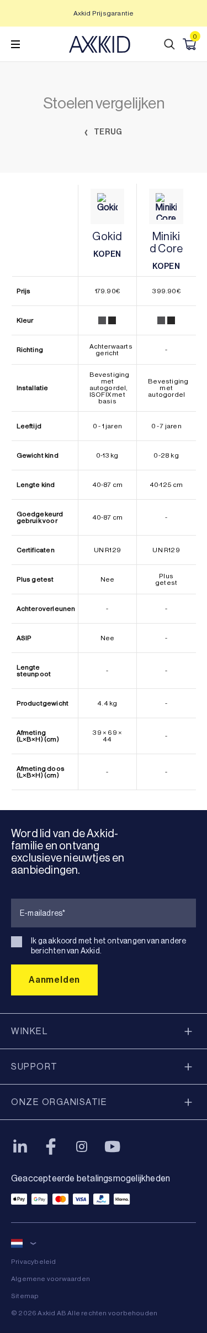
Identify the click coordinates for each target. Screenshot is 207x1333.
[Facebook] (51, 1146)
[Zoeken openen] (169, 44)
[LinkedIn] (20, 1146)
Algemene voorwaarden (50, 1279)
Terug (107, 132)
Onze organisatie (59, 1102)
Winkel (29, 1031)
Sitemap (25, 1296)
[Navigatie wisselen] (15, 44)
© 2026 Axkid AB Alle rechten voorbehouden (84, 1313)
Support (34, 1066)
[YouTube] (112, 1146)
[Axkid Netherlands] (99, 44)
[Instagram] (82, 1146)
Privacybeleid (33, 1261)
